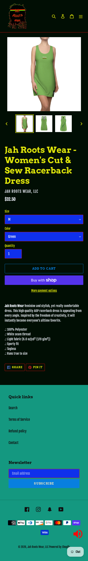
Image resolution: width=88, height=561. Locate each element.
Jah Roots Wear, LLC (38, 547)
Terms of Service (19, 419)
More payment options (44, 290)
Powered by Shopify (59, 547)
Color (7, 228)
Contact (13, 443)
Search (13, 408)
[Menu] (80, 16)
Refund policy (17, 431)
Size (7, 211)
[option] (24, 123)
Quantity (10, 246)
